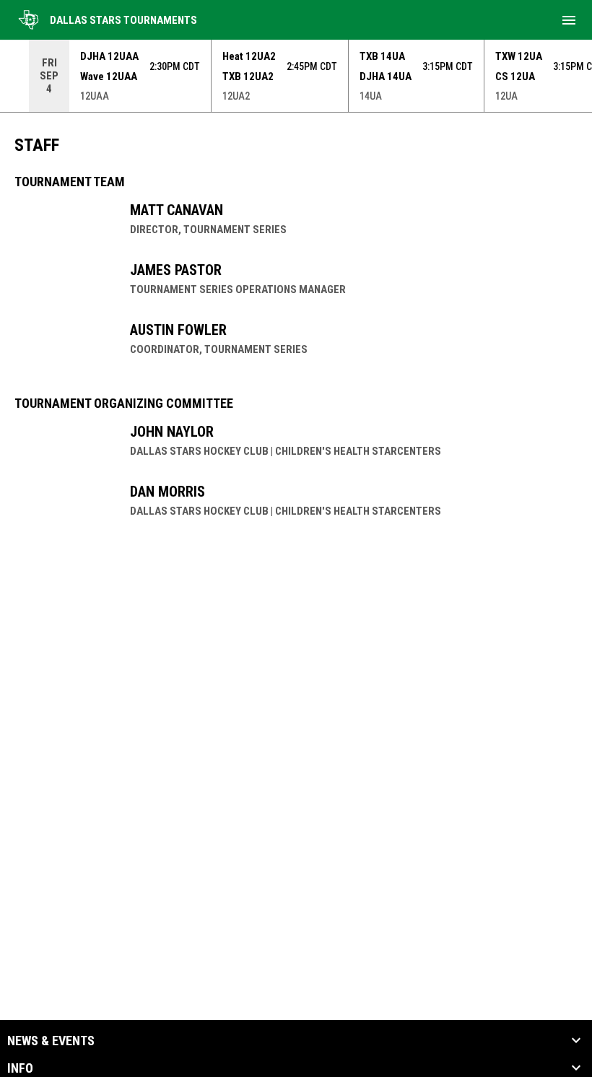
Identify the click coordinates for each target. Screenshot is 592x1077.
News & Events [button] (51, 1040)
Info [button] (20, 1068)
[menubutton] (569, 20)
